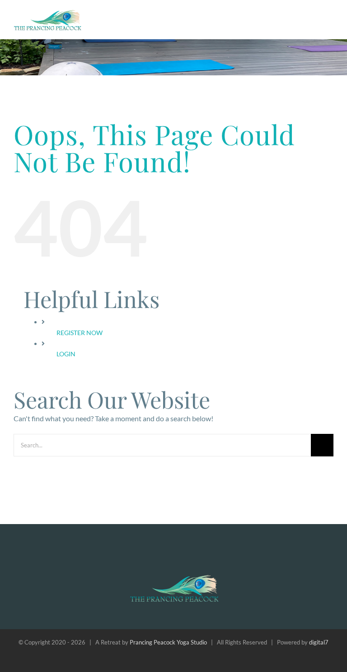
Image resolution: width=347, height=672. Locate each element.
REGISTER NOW (79, 332)
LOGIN (65, 354)
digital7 (318, 642)
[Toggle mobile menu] (329, 17)
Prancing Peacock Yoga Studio (168, 642)
